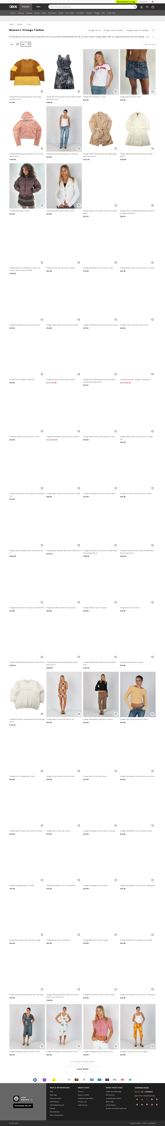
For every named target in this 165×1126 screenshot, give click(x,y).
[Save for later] (42, 91)
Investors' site (82, 1102)
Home (11, 24)
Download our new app (126, 2)
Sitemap (52, 1108)
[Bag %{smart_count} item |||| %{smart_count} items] (153, 6)
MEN (38, 7)
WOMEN (25, 7)
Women (19, 24)
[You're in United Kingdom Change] (152, 1)
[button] (137, 1099)
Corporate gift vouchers (113, 1098)
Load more (82, 1069)
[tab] (13, 13)
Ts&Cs (144, 1123)
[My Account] (141, 6)
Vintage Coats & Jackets (113, 30)
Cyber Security (82, 1105)
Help (51, 1092)
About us (81, 1092)
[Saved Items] (147, 6)
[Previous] (85, 30)
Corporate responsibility (85, 1098)
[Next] (153, 30)
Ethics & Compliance (56, 1115)
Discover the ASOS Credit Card (116, 1108)
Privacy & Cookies (135, 1123)
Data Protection (55, 1112)
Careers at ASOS (83, 1095)
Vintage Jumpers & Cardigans (138, 30)
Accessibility (152, 1123)
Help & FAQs (143, 2)
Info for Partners (111, 1105)
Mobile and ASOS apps (113, 1092)
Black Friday (110, 1102)
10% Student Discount (57, 1105)
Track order (53, 1095)
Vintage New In (94, 30)
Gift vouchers (110, 1095)
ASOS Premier (54, 1102)
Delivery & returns (56, 1098)
